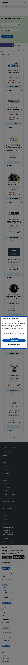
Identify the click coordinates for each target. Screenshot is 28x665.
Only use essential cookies (14, 344)
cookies (11, 322)
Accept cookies (14, 340)
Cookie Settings (14, 338)
